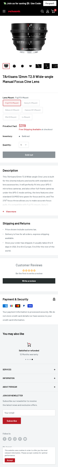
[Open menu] (4, 11)
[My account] (47, 11)
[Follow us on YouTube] (25, 439)
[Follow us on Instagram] (15, 439)
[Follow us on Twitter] (10, 439)
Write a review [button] (29, 281)
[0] (53, 11)
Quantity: (7, 145)
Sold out (29, 154)
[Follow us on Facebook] (4, 439)
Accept (10, 460)
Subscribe (12, 420)
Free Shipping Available (30, 129)
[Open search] (42, 11)
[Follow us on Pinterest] (20, 439)
